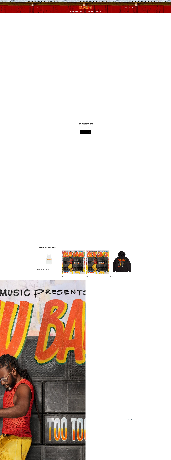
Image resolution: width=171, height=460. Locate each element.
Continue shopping (85, 131)
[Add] (83, 271)
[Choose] (59, 266)
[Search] (37, 7)
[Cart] (132, 7)
